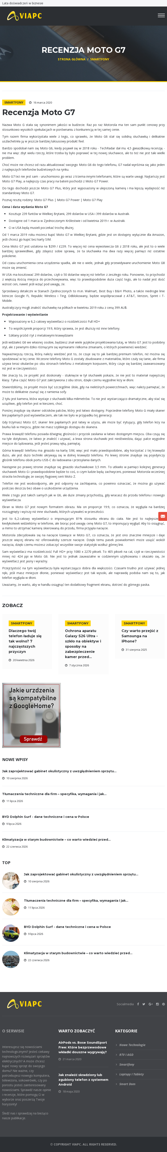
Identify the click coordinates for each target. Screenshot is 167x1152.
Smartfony (13, 102)
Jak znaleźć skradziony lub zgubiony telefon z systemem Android (83, 1079)
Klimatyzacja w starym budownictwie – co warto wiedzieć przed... (56, 840)
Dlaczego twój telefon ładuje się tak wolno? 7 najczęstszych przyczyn (25, 641)
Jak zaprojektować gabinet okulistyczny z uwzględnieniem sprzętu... (59, 771)
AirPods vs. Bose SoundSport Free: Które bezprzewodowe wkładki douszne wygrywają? (82, 1047)
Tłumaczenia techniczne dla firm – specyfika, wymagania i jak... (54, 794)
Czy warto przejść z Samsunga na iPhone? (140, 636)
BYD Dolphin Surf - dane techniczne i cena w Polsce (45, 817)
